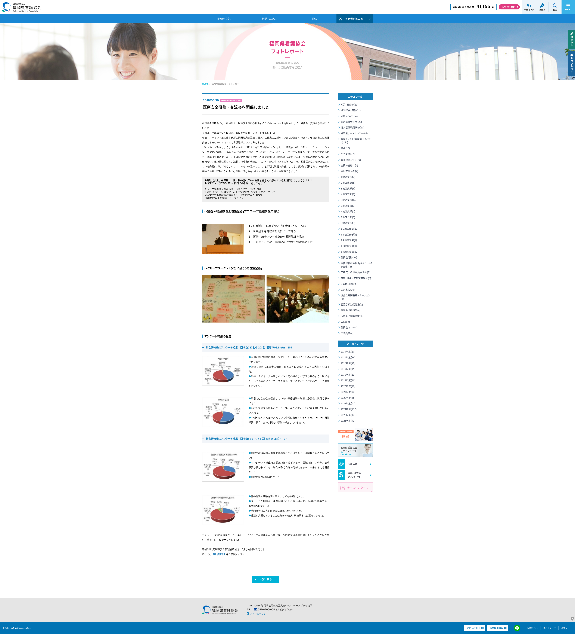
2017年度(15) (348, 369)
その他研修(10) (349, 284)
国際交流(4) (347, 333)
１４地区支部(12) (349, 251)
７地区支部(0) (348, 211)
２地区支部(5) (348, 182)
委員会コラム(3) (349, 327)
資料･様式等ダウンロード (354, 474)
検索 (555, 10)
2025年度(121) (349, 415)
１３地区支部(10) (349, 246)
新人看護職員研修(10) (352, 127)
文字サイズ (529, 10)
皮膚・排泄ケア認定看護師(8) (356, 278)
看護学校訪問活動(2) (352, 304)
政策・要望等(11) (349, 104)
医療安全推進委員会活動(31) (356, 272)
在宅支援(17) (348, 154)
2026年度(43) (348, 420)
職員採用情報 (496, 628)
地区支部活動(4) (349, 171)
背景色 (542, 10)
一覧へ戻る (266, 579)
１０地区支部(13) (349, 228)
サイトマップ (549, 628)
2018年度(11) (348, 374)
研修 (314, 19)
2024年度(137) (349, 409)
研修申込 (572, 41)
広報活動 (352, 464)
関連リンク (533, 628)
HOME (205, 83)
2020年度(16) (348, 386)
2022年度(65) (348, 397)
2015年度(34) (348, 357)
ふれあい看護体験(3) (352, 316)
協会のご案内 (224, 19)
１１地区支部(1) (349, 234)
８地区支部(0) (348, 217)
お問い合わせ (572, 64)
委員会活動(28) (349, 257)
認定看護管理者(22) (351, 122)
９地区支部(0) (348, 223)
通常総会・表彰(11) (351, 110)
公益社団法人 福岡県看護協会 (21, 8)
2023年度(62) (348, 403)
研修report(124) (349, 116)
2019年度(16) (348, 380)
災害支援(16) (348, 289)
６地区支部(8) (348, 205)
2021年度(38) (348, 392)
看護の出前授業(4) (350, 310)
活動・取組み (269, 19)
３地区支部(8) (348, 188)
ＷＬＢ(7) (345, 321)
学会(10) (345, 148)
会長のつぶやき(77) (351, 159)
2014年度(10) (348, 351)
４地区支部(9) (348, 194)
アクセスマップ (258, 613)
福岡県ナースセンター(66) (354, 133)
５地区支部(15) (349, 200)
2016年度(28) (348, 363)
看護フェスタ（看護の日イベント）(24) (356, 140)
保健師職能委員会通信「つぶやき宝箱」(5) (357, 264)
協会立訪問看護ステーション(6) (355, 296)
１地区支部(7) (348, 177)
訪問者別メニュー (355, 19)
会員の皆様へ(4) (349, 165)
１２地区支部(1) (349, 240)
